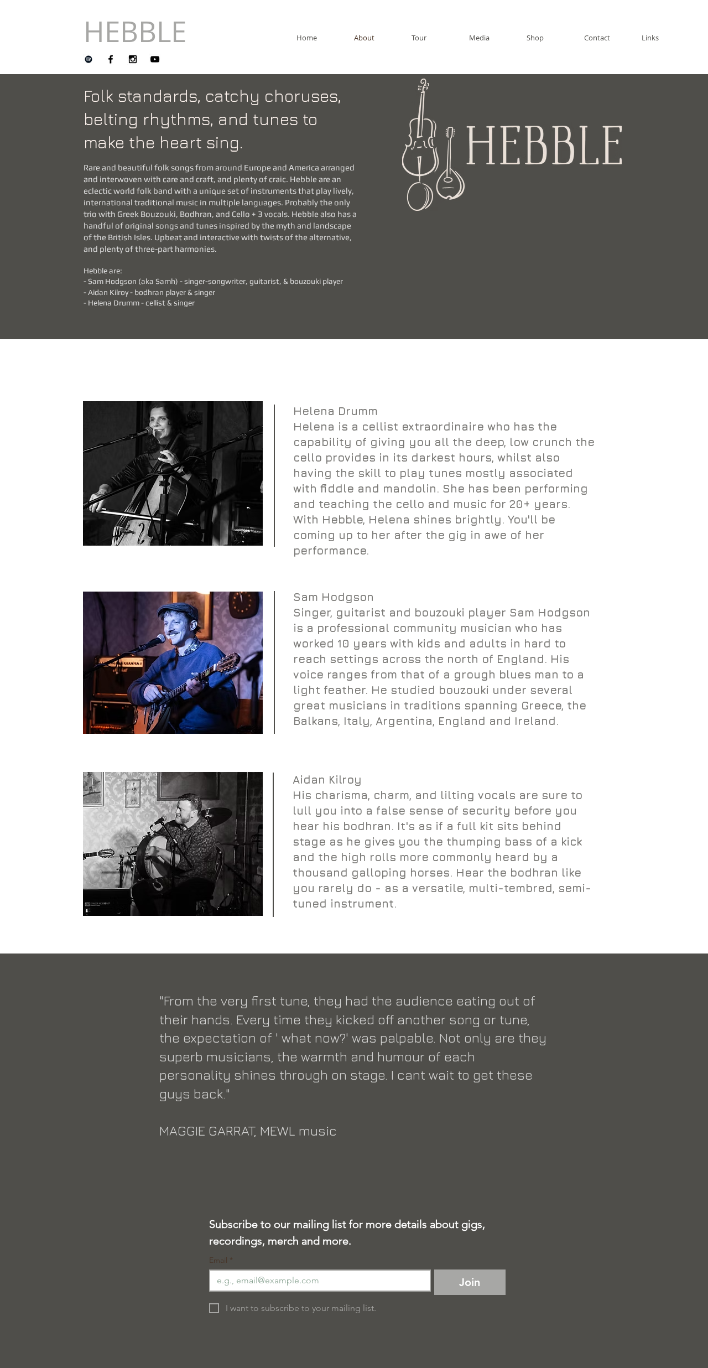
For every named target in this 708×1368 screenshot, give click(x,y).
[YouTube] (154, 59)
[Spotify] (88, 59)
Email (221, 1260)
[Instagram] (132, 59)
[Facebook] (110, 59)
